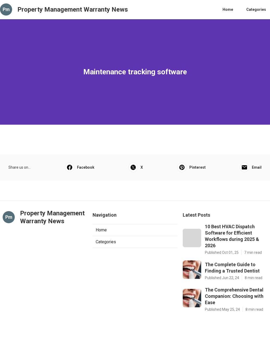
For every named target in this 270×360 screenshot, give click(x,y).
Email (257, 167)
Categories (256, 9)
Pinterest (197, 167)
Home (228, 9)
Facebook (85, 167)
